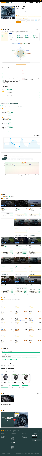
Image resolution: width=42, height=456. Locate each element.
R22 (18, 299)
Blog (22, 436)
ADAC (2, 123)
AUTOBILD (16, 284)
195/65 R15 (12, 437)
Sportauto (16, 208)
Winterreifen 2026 (3, 436)
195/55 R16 (16, 311)
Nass (18, 43)
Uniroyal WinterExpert (32, 251)
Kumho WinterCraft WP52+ (6, 253)
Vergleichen (24, 22)
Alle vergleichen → (38, 29)
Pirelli (12, 448)
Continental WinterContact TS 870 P (6, 213)
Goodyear (12, 447)
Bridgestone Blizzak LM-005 (18, 106)
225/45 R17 (12, 436)
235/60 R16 (16, 340)
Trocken (21, 43)
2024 (7, 198)
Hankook (12, 449)
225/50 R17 (12, 438)
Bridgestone (12, 446)
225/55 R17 (12, 439)
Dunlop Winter (4, 251)
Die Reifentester (3, 122)
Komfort (29, 43)
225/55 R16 (2, 340)
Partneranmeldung (24, 437)
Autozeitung (3, 127)
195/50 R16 (2, 311)
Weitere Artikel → (39, 393)
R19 (10, 299)
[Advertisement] (21, 186)
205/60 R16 (30, 318)
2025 (4, 198)
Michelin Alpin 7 (4, 215)
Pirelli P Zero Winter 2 (19, 251)
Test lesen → (25, 235)
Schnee (13, 43)
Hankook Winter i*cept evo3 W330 (33, 292)
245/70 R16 (30, 340)
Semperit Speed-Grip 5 (19, 290)
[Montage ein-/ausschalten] (13, 15)
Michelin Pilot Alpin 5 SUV (5, 289)
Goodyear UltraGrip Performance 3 (20, 215)
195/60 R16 (30, 311)
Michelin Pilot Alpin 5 (19, 231)
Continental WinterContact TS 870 (20, 288)
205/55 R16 (16, 318)
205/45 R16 (2, 318)
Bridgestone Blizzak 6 (19, 214)
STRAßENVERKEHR (4, 112)
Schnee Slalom (26, 18)
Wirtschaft (25, 43)
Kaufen (19, 22)
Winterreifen (31, 2)
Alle (1, 198)
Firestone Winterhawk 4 (33, 253)
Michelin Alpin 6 (18, 292)
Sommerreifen (25, 2)
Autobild (3, 119)
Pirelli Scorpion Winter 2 (5, 292)
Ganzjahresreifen (38, 2)
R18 (7, 299)
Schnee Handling (20, 18)
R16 (1, 299)
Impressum (23, 438)
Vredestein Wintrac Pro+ (33, 215)
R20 (12, 299)
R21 (15, 299)
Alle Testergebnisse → (38, 194)
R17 (4, 299)
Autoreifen (2, 438)
